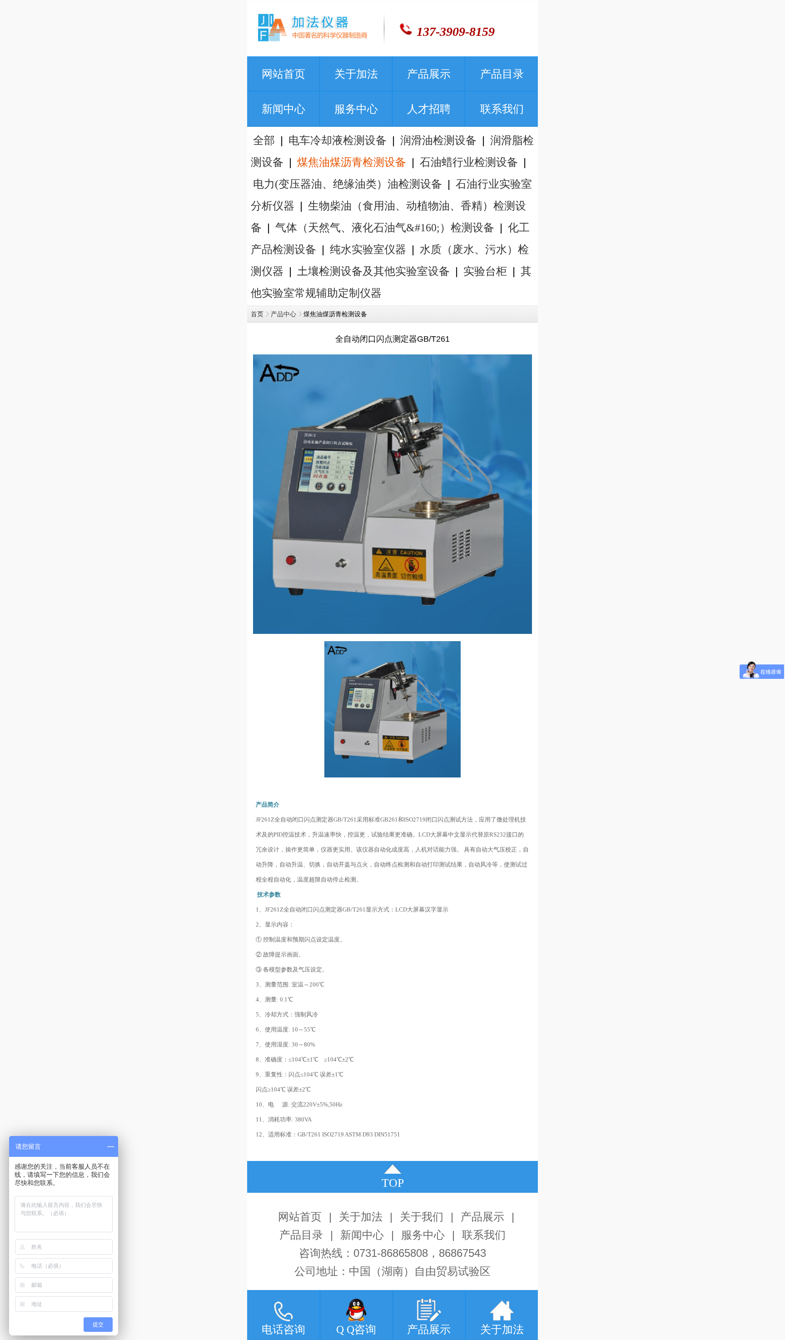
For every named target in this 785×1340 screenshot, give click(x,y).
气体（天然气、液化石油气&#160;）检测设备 (384, 228)
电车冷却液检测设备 (337, 140)
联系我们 (484, 1235)
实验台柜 (485, 271)
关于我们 (421, 1217)
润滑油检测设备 (438, 140)
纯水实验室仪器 (368, 249)
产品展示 (482, 1217)
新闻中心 (362, 1235)
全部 (264, 140)
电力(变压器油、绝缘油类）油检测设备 (347, 184)
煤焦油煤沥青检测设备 (351, 162)
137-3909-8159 (456, 32)
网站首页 (300, 1217)
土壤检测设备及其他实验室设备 (373, 271)
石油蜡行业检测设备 (469, 162)
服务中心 (423, 1235)
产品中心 (283, 314)
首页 (257, 314)
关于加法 (361, 1217)
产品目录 (301, 1235)
